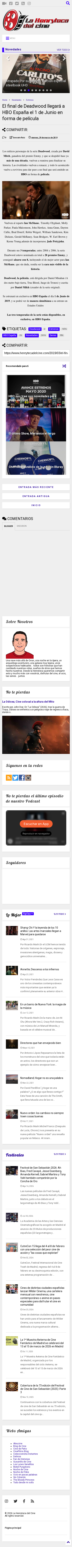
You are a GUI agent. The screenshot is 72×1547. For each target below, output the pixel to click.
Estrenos (30, 100)
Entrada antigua (36, 496)
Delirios (17, 1456)
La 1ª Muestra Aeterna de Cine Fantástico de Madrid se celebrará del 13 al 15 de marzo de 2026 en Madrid (42, 1343)
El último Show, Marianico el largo (32, 433)
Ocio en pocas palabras (25, 1474)
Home (4, 100)
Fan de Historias (21, 1459)
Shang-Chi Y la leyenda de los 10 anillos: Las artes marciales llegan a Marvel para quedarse (40, 931)
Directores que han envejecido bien (40, 1042)
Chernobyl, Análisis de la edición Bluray (36, 467)
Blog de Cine (19, 1446)
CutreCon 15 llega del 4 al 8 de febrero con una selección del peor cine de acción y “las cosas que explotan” (42, 1249)
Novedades (16, 100)
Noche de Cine (20, 1469)
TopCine (27, 913)
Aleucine (17, 1443)
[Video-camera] (4, 3)
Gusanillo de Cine (22, 1461)
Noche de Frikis (21, 1472)
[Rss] (23, 3)
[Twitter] (17, 3)
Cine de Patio (20, 1448)
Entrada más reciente (36, 487)
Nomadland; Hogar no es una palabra (41, 1078)
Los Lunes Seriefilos (23, 1464)
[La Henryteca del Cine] (36, 30)
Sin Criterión (19, 1477)
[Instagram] (29, 3)
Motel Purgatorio (21, 1467)
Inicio (36, 505)
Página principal (13, 1528)
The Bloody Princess (23, 1480)
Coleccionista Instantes (25, 1454)
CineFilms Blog (21, 1451)
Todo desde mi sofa (23, 1482)
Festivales (15, 1155)
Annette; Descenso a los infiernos (39, 969)
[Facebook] (11, 3)
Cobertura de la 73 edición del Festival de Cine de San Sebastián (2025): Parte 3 (43, 1389)
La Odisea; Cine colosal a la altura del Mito (28, 701)
